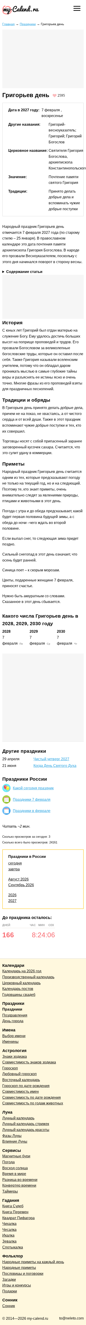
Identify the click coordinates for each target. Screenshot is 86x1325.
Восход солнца (15, 1168)
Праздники (28, 24)
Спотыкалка (12, 1247)
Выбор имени (13, 1036)
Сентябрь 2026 (21, 885)
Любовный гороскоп (19, 1074)
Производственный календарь (28, 977)
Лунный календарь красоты (25, 1130)
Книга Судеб (12, 1206)
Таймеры (10, 1191)
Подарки (9, 1291)
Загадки (9, 1279)
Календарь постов (17, 989)
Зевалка (9, 1241)
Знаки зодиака (14, 1056)
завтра (14, 869)
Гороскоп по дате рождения (26, 1086)
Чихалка (9, 1224)
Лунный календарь (18, 1118)
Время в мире (14, 1174)
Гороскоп (10, 1068)
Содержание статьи (24, 272)
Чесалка (9, 1230)
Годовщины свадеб (18, 995)
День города (12, 1021)
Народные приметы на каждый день (33, 1262)
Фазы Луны (12, 1136)
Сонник (8, 1306)
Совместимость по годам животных (32, 1103)
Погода (8, 1162)
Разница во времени (19, 1180)
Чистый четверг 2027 (51, 759)
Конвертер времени (19, 1185)
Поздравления (14, 1015)
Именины (10, 1042)
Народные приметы (19, 1268)
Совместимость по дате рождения (31, 1097)
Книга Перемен (15, 1212)
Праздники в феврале (31, 811)
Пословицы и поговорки (22, 1274)
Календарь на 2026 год (21, 971)
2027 (12, 901)
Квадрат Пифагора (18, 1218)
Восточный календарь (21, 1080)
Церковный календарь (21, 983)
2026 (12, 895)
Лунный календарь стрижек (25, 1124)
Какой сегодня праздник (33, 788)
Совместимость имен (20, 1091)
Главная (8, 24)
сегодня (15, 863)
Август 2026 (18, 879)
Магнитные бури (16, 1156)
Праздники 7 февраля (31, 800)
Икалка (8, 1235)
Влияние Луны (14, 1141)
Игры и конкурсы (16, 1285)
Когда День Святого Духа (54, 766)
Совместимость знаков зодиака (29, 1062)
